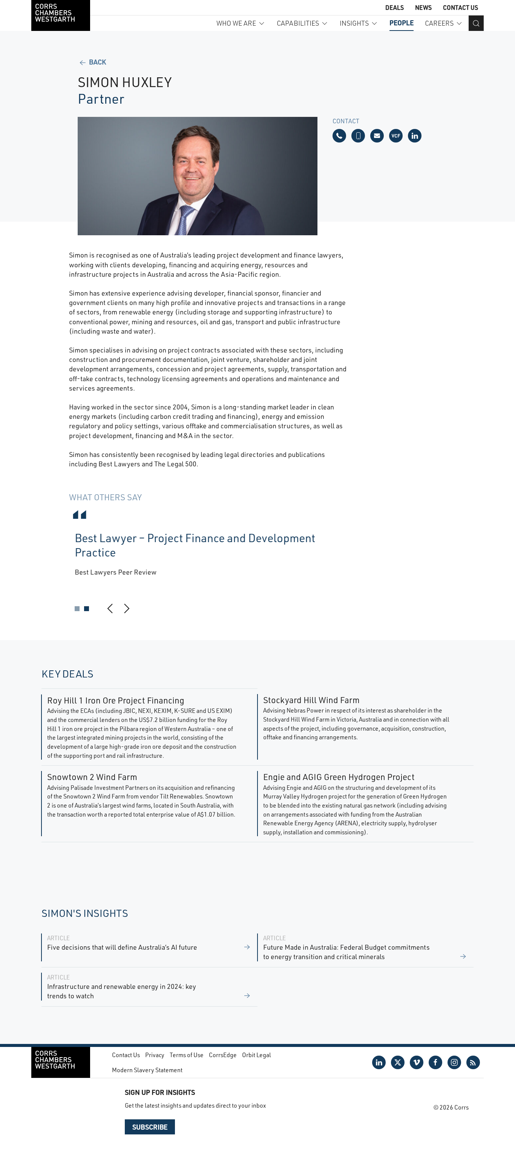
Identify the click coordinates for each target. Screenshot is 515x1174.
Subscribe (149, 1126)
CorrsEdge (223, 1055)
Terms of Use (187, 1055)
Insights (354, 23)
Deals (394, 7)
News (423, 7)
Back (96, 61)
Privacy (154, 1055)
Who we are (236, 23)
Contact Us (460, 7)
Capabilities (298, 23)
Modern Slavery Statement (147, 1070)
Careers (439, 23)
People (401, 22)
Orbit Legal (256, 1055)
